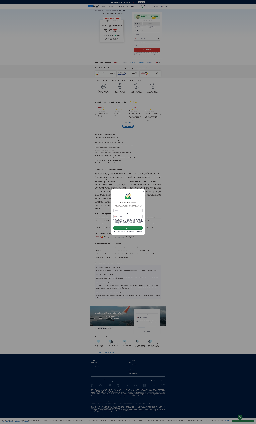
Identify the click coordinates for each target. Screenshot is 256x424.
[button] (117, 216)
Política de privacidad (130, 223)
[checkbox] (114, 219)
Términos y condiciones (122, 223)
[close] (143, 191)
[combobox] (128, 210)
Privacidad (124, 231)
